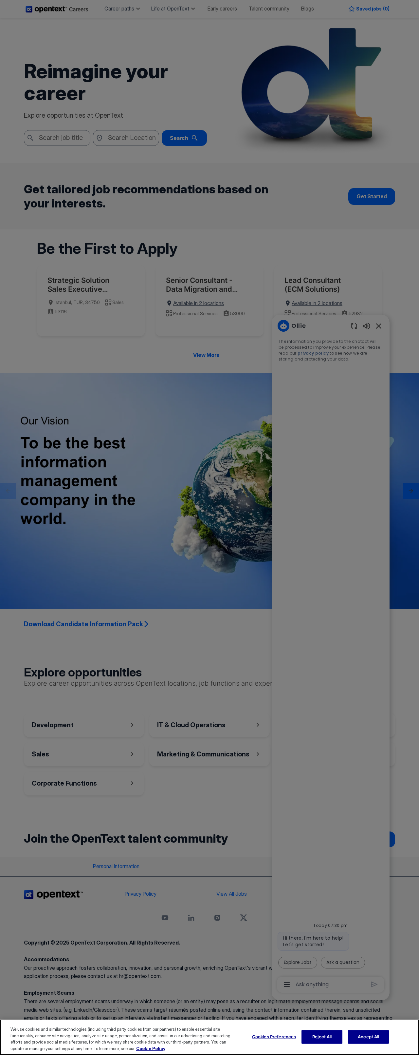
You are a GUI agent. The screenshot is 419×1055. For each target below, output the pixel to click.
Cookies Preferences (274, 1036)
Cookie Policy (150, 1048)
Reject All (322, 1036)
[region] (209, 1037)
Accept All (368, 1036)
